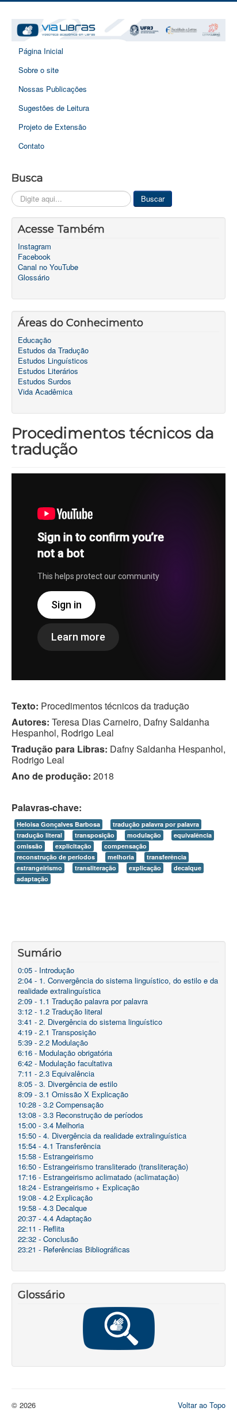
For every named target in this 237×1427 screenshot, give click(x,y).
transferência (166, 857)
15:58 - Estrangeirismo (55, 1156)
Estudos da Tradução (53, 350)
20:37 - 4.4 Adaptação (54, 1218)
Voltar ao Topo (201, 1404)
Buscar (153, 198)
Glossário (33, 277)
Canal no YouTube (48, 267)
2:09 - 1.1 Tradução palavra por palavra (83, 1001)
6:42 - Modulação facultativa (65, 1063)
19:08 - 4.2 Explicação (55, 1198)
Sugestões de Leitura (53, 107)
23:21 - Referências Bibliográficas (74, 1249)
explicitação (73, 846)
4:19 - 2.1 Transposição (57, 1032)
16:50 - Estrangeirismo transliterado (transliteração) (103, 1167)
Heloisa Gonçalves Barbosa (58, 824)
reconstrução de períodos (56, 857)
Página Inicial (40, 50)
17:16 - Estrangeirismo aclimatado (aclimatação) (98, 1177)
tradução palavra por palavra (156, 824)
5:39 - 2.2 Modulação (53, 1043)
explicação (145, 867)
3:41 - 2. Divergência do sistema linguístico (90, 1022)
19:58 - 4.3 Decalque (52, 1208)
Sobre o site (38, 69)
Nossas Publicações (52, 88)
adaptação (32, 878)
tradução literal (39, 835)
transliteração (95, 867)
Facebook (34, 257)
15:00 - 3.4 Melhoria (51, 1125)
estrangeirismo (39, 867)
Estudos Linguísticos (53, 361)
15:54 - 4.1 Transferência (59, 1146)
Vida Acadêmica (45, 392)
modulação (144, 835)
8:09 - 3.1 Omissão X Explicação (73, 1094)
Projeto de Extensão (52, 126)
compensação (125, 846)
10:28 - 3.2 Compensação (61, 1105)
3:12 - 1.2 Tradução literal (60, 1011)
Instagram (34, 246)
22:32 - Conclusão (48, 1239)
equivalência (193, 835)
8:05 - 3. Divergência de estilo (67, 1084)
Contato (31, 145)
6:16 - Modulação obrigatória (65, 1053)
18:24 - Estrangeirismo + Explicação (78, 1187)
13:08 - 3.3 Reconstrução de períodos (80, 1115)
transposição (94, 835)
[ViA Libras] (118, 29)
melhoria (121, 857)
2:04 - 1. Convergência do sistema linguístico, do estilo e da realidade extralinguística (118, 985)
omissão (30, 846)
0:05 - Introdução (46, 970)
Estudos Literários (48, 371)
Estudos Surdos (44, 381)
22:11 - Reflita (41, 1229)
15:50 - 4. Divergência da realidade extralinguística (102, 1136)
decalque (187, 867)
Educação (34, 340)
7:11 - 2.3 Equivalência (56, 1074)
